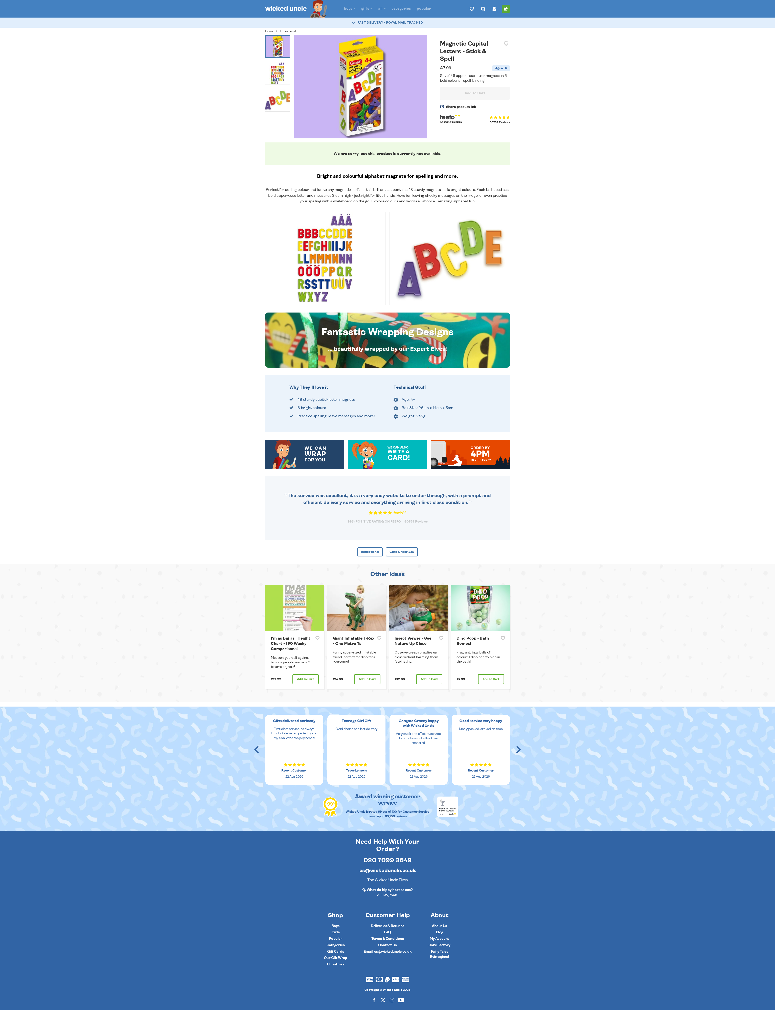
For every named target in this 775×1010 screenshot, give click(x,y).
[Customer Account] (494, 9)
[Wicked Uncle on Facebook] (374, 999)
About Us (439, 926)
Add (305, 679)
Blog (439, 932)
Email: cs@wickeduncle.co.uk (387, 952)
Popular (424, 8)
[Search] (483, 9)
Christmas (335, 964)
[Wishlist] (472, 9)
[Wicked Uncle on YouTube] (401, 999)
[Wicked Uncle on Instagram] (392, 999)
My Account (439, 939)
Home (269, 31)
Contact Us (387, 945)
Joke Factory (439, 945)
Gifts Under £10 (402, 551)
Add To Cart (475, 93)
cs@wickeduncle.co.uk (387, 870)
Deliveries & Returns (387, 926)
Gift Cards (335, 952)
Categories (401, 8)
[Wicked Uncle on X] (383, 999)
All (380, 8)
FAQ (387, 932)
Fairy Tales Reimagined (439, 954)
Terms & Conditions (387, 939)
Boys (348, 8)
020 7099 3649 (387, 860)
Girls (365, 8)
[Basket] (506, 9)
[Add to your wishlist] (506, 44)
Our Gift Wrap (335, 958)
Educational (288, 31)
